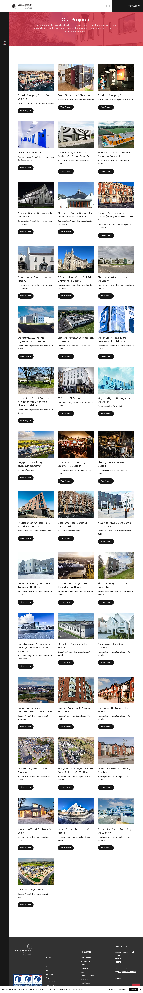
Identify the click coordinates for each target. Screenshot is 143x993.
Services (49, 974)
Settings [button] (112, 989)
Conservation (86, 968)
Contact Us (50, 981)
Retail (83, 965)
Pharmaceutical (87, 976)
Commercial (86, 957)
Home (48, 967)
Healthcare (85, 983)
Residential (85, 961)
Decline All (122, 989)
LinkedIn (118, 978)
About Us (49, 970)
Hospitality (85, 979)
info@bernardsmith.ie (127, 972)
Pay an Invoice (52, 985)
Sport (83, 972)
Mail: (116, 972)
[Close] (140, 989)
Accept (133, 989)
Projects (49, 978)
